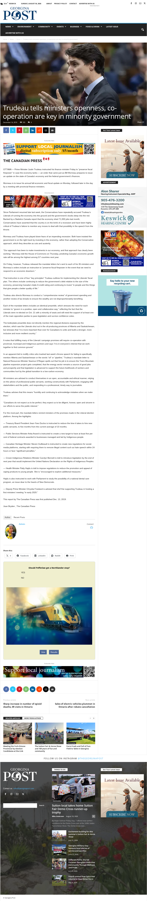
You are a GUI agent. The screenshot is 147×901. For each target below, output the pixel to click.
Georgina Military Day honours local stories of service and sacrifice (78, 848)
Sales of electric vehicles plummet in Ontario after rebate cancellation (75, 705)
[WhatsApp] (26, 130)
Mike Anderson (58, 816)
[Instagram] (136, 3)
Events (60, 26)
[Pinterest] (19, 130)
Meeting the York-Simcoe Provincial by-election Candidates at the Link (14, 748)
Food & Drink (92, 26)
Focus (18, 39)
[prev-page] (90, 718)
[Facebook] (131, 3)
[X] (144, 3)
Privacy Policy (60, 3)
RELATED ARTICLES (13, 718)
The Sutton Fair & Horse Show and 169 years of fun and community (48, 748)
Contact (73, 3)
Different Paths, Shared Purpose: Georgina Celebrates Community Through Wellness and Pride (81, 863)
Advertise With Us (86, 3)
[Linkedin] (32, 130)
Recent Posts (19, 517)
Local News (8, 743)
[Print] (52, 130)
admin (22, 524)
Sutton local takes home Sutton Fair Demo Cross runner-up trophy (72, 809)
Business (74, 26)
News (8, 26)
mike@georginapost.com (23, 788)
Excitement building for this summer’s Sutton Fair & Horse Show (81, 834)
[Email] (46, 130)
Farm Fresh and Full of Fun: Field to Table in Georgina (78, 747)
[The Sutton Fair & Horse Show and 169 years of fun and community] (49, 733)
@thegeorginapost (90, 758)
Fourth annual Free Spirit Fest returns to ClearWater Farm (81, 877)
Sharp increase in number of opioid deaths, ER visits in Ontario (22, 705)
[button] (142, 30)
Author (7, 517)
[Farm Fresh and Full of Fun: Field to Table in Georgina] (80, 733)
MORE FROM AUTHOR (32, 718)
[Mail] (140, 3)
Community (44, 26)
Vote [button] (43, 652)
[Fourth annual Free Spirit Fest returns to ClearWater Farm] (59, 880)
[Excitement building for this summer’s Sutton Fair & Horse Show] (59, 835)
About (49, 3)
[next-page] (93, 718)
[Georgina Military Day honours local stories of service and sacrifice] (59, 849)
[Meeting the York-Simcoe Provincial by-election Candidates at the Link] (17, 733)
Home (5, 39)
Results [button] (54, 652)
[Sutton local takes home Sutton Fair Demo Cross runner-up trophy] (73, 788)
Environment (25, 26)
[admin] (11, 531)
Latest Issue (112, 26)
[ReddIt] (39, 130)
